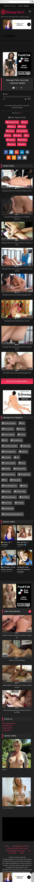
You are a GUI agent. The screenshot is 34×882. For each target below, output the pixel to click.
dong (8, 135)
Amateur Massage (9, 423)
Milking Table (16, 480)
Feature (22, 434)
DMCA (22, 853)
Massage (7, 468)
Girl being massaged (10, 445)
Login (19, 6)
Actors (7, 846)
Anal (22, 423)
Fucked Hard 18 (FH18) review (17, 848)
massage (11, 139)
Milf (5, 480)
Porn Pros (7, 491)
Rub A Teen (7, 502)
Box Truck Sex (8, 429)
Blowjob (22, 126)
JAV (17, 457)
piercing (12, 144)
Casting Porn (6, 730)
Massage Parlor (13, 122)
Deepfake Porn (7, 726)
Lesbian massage (9, 463)
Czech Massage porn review (15, 850)
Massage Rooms (9, 474)
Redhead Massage (10, 497)
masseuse (23, 139)
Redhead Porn (7, 728)
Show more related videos (17, 381)
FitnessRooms (17, 440)
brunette (10, 131)
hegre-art (24, 451)
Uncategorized (8, 508)
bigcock (12, 126)
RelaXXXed (25, 497)
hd (27, 135)
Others (24, 485)
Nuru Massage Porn (10, 485)
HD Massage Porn (9, 451)
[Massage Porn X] (14, 12)
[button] (33, 2)
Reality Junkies (20, 491)
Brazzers (21, 429)
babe (25, 122)
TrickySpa (20, 502)
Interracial (7, 457)
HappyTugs (26, 445)
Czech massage (9, 434)
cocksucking (22, 131)
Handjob (18, 135)
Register (26, 6)
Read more (16, 113)
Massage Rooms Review (20, 846)
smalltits (22, 144)
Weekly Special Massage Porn (13, 514)
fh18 (5, 440)
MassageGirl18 (25, 474)
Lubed (23, 463)
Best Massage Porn (8, 723)
